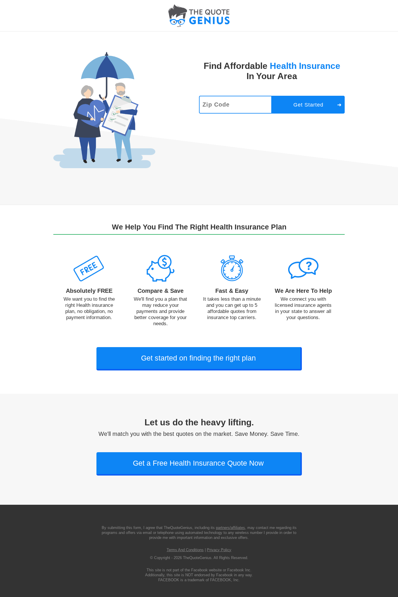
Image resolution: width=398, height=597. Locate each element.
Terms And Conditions (185, 550)
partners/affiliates (230, 527)
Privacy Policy (219, 550)
